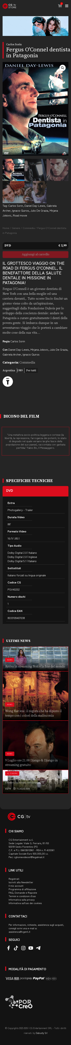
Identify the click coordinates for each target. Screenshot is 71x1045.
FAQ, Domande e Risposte (23, 892)
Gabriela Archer (12, 354)
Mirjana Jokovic (39, 349)
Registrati (14, 878)
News (9, 660)
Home (6, 228)
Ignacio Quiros (20, 210)
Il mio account (16, 885)
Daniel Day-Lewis (34, 205)
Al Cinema (12, 773)
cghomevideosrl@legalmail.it (29, 857)
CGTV (8, 788)
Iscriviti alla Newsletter (21, 882)
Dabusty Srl (41, 1033)
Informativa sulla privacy (22, 899)
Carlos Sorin (15, 205)
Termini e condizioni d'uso (22, 896)
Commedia (29, 228)
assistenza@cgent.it (19, 931)
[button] (62, 68)
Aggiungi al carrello (35, 254)
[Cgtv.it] (9, 6)
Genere (16, 228)
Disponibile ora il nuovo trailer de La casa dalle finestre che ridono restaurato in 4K (31, 781)
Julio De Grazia (39, 210)
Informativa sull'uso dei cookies (25, 903)
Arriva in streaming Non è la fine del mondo (35, 666)
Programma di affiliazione (22, 889)
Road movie (20, 215)
